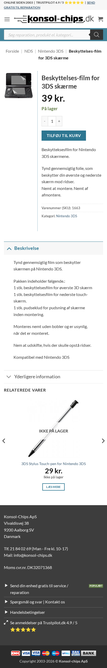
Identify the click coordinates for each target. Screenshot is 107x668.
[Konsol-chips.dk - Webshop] (54, 19)
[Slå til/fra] (9, 248)
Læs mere (53, 486)
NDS (28, 50)
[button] (7, 19)
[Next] (103, 451)
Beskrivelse (26, 248)
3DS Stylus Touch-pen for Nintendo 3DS (53, 464)
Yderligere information (37, 376)
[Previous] (4, 451)
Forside (12, 50)
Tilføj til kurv (64, 135)
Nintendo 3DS (50, 50)
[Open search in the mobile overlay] (53, 34)
